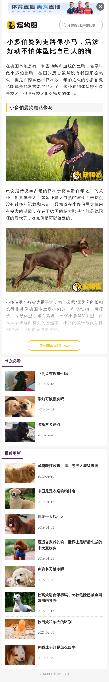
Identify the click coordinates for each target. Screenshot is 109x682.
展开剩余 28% (50, 345)
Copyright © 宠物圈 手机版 (54, 673)
